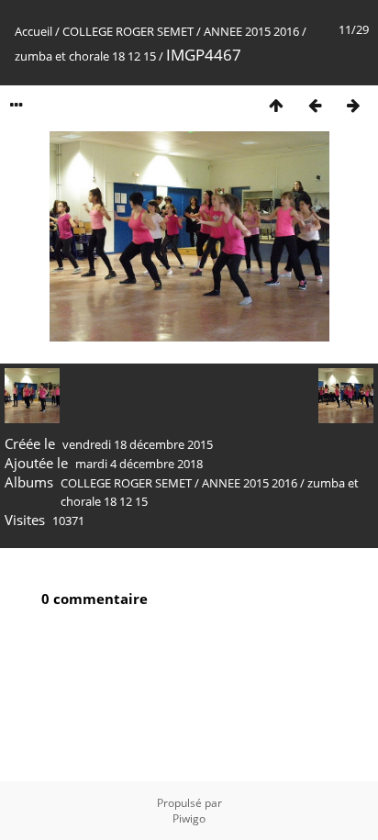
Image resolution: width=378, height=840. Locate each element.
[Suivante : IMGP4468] (353, 105)
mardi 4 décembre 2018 (139, 463)
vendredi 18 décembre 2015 (137, 444)
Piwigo (189, 818)
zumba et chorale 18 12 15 (85, 56)
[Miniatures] (276, 105)
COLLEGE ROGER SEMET (128, 31)
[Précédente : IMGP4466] (314, 105)
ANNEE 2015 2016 (251, 31)
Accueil (33, 31)
